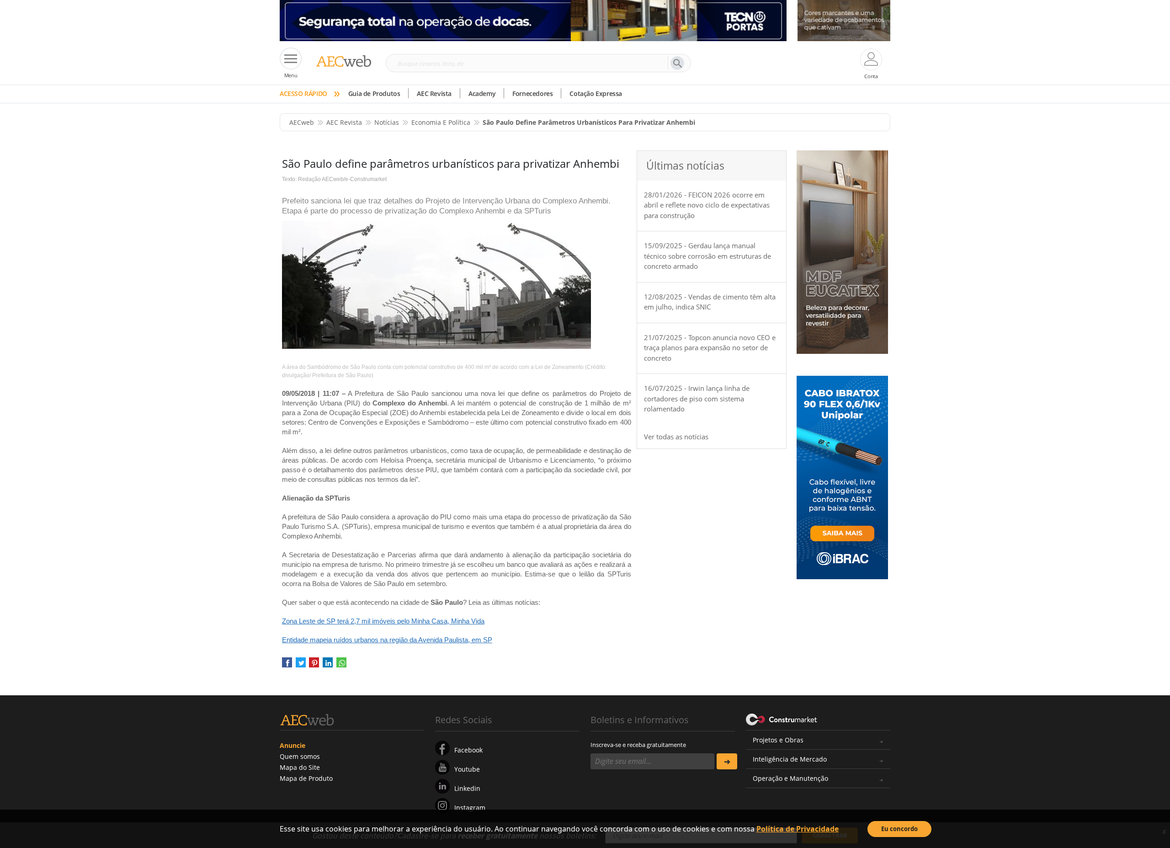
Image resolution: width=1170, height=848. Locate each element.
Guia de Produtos (374, 93)
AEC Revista (434, 93)
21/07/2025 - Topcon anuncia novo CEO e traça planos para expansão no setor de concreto (710, 348)
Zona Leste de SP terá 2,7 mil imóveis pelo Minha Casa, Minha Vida (383, 621)
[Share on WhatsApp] (341, 665)
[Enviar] (727, 761)
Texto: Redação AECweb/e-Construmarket (334, 179)
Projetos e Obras (778, 740)
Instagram (469, 807)
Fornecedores (532, 93)
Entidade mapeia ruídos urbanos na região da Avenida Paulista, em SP (387, 640)
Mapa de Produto (306, 778)
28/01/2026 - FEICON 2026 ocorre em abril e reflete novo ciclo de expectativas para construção (707, 205)
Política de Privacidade (797, 829)
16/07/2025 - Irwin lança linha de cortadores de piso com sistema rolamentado (697, 398)
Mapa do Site (300, 767)
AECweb (301, 122)
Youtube (467, 769)
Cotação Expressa (595, 93)
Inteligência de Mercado (790, 759)
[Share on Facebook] (287, 665)
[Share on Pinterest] (314, 665)
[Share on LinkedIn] (328, 665)
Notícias (386, 122)
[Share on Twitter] (301, 665)
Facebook (468, 750)
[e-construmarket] (782, 719)
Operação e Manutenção (790, 778)
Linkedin (467, 788)
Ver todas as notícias (676, 436)
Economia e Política (440, 122)
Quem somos (300, 756)
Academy (481, 93)
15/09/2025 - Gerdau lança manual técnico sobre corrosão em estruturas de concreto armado (707, 256)
